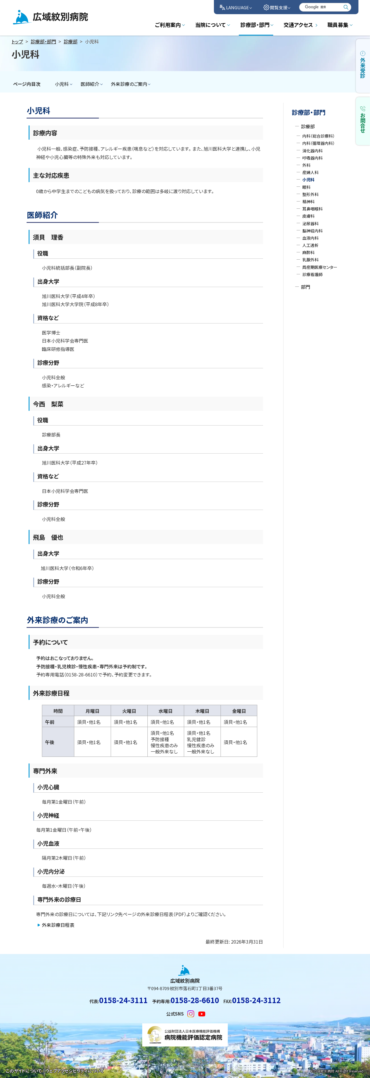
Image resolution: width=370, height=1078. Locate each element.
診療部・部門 (43, 41)
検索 (346, 7)
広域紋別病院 (26, 24)
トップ (17, 41)
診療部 (70, 41)
